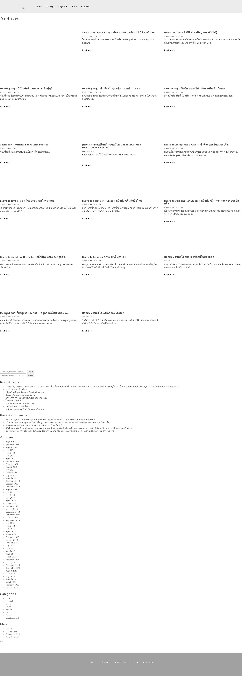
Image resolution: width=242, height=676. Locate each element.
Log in (9, 629)
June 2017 (10, 548)
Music (8, 607)
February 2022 (12, 461)
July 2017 (10, 546)
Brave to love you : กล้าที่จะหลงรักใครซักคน (27, 200)
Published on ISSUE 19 (91, 36)
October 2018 (12, 518)
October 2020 (12, 473)
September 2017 (13, 543)
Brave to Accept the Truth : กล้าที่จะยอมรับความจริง (196, 144)
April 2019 (11, 501)
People (9, 610)
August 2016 (11, 571)
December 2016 (13, 565)
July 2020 (10, 475)
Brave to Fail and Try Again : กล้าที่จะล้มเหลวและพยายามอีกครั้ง (201, 202)
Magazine (62, 6)
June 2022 (10, 453)
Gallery (49, 6)
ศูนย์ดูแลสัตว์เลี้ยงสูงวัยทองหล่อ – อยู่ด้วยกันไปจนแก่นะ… (34, 313)
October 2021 (12, 464)
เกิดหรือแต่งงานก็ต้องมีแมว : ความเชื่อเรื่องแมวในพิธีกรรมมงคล (83, 431)
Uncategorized (12, 618)
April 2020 (11, 478)
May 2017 (10, 551)
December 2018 (13, 512)
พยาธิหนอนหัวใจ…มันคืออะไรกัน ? (103, 313)
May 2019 (10, 498)
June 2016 (10, 574)
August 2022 (11, 447)
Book (8, 598)
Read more (87, 50)
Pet (7, 612)
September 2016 (13, 568)
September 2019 (13, 487)
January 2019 (12, 509)
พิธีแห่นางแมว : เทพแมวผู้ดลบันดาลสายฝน (74, 420)
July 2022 (10, 450)
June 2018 (10, 526)
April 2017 (11, 554)
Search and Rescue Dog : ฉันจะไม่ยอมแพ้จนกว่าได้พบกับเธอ (118, 32)
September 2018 (13, 520)
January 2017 (12, 562)
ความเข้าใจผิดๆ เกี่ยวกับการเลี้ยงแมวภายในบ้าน (109, 428)
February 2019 (12, 506)
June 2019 (10, 495)
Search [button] (30, 372)
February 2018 (12, 537)
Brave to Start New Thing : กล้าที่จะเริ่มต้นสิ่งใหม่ (112, 200)
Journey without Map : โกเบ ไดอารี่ (45, 425)
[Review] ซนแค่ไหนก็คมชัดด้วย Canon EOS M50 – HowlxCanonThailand (112, 146)
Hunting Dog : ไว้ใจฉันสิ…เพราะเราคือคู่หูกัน (27, 88)
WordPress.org (12, 637)
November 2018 (13, 515)
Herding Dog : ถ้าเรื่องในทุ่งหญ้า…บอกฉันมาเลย (111, 88)
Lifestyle (10, 601)
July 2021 (10, 470)
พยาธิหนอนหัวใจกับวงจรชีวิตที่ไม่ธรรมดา (189, 256)
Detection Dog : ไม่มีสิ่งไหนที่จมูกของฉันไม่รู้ (190, 32)
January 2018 (12, 540)
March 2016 (11, 582)
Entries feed (11, 631)
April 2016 (11, 579)
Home (39, 6)
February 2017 (12, 560)
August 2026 (11, 442)
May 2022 (10, 456)
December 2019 (13, 481)
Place (8, 615)
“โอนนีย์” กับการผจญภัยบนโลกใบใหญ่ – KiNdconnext (31, 423)
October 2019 (12, 484)
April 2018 (11, 532)
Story (74, 6)
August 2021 (11, 467)
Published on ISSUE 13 (9, 148)
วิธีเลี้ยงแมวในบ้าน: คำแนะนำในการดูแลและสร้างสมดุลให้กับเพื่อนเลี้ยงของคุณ (44, 428)
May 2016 (10, 576)
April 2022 (11, 459)
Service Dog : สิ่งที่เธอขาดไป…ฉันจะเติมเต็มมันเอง (194, 88)
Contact (85, 6)
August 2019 (11, 489)
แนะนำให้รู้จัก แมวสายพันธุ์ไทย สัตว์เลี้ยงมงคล (28, 420)
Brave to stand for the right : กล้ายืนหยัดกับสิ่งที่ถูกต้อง (33, 256)
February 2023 (12, 445)
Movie (8, 604)
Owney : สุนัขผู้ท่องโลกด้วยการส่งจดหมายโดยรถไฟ (85, 423)
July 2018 (10, 523)
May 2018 (10, 529)
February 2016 (12, 585)
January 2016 (12, 588)
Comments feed (13, 634)
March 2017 (11, 557)
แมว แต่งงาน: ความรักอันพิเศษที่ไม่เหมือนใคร (27, 431)
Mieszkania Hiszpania (15, 425)
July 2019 (10, 492)
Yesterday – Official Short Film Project (24, 144)
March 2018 (11, 534)
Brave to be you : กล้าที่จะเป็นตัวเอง (104, 256)
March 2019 (11, 503)
